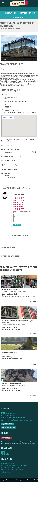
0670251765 (8, 107)
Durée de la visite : (10, 156)
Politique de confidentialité (11, 467)
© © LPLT (4, 59)
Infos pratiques (10, 13)
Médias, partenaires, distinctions (13, 418)
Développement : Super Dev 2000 (27, 480)
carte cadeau (10, 413)
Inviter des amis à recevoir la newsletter (16, 420)
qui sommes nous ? (7, 415)
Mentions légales (7, 463)
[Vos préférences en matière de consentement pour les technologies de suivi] (1, 380)
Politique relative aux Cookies (12, 470)
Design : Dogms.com (7, 480)
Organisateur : (9, 139)
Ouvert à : (7, 169)
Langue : (7, 160)
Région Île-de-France (12, 29)
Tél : (4, 104)
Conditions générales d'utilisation (13, 465)
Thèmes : (7, 173)
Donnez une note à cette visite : (21, 195)
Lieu (5, 95)
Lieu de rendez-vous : (11, 110)
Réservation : (8, 165)
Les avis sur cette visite (27, 13)
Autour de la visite (19, 17)
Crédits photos (6, 472)
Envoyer (17, 225)
